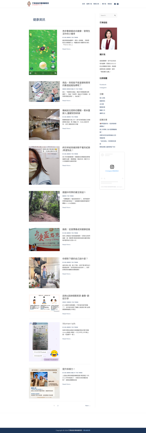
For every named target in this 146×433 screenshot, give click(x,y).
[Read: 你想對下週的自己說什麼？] (44, 272)
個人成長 (64, 37)
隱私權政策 (86, 430)
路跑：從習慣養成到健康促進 (76, 229)
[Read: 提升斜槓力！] (44, 383)
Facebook (103, 84)
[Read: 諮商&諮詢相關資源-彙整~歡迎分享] (44, 303)
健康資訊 (69, 37)
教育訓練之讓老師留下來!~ (108, 147)
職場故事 (69, 89)
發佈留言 (64, 302)
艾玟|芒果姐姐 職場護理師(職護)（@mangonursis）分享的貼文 (116, 186)
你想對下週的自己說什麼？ (75, 258)
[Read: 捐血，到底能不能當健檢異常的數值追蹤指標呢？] (44, 91)
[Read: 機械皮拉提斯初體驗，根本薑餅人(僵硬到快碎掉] (44, 124)
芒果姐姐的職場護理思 (40, 3)
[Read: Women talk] (44, 342)
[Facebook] (115, 4)
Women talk (68, 323)
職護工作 (73, 89)
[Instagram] (118, 4)
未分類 (102, 104)
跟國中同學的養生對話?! (73, 192)
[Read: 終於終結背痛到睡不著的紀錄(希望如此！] (44, 165)
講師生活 (102, 113)
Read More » (66, 49)
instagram (103, 88)
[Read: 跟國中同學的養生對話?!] (44, 206)
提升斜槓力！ (68, 369)
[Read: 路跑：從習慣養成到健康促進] (44, 239)
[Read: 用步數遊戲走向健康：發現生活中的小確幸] (43, 52)
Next (87, 405)
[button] (100, 4)
